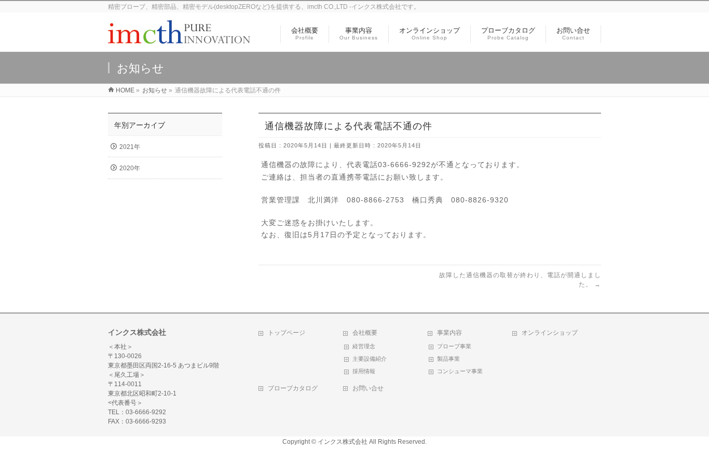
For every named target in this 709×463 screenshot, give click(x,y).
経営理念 (363, 346)
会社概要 (364, 332)
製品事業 (448, 359)
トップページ (286, 332)
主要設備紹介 (369, 359)
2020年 (129, 168)
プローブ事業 (454, 346)
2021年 (129, 147)
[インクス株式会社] (179, 38)
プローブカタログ (293, 388)
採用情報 (363, 371)
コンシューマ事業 (460, 371)
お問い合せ (368, 388)
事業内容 (449, 332)
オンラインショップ (550, 332)
